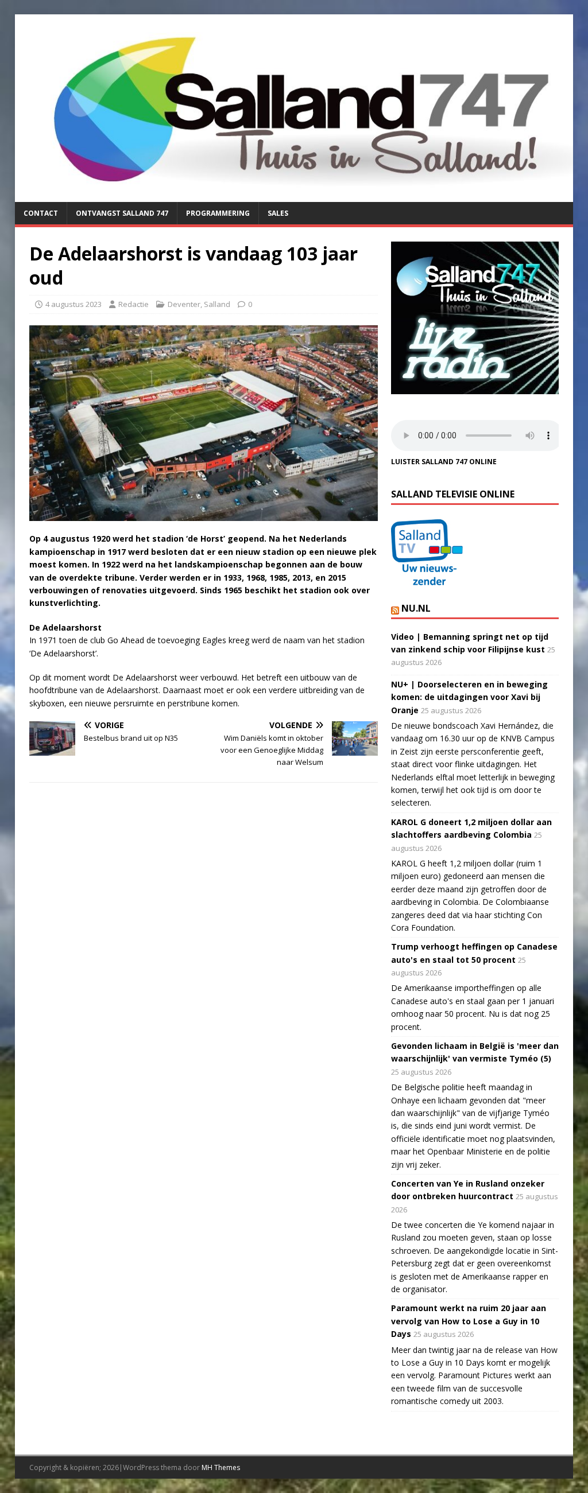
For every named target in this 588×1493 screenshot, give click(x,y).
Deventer (184, 304)
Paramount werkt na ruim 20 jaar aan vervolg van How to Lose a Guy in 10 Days (468, 1321)
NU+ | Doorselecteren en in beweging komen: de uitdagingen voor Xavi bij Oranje (469, 697)
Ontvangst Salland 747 (122, 213)
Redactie (133, 304)
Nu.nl (416, 608)
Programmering (218, 213)
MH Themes (221, 1467)
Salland (217, 304)
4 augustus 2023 (73, 304)
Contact (41, 213)
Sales (278, 213)
